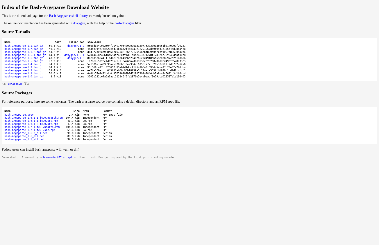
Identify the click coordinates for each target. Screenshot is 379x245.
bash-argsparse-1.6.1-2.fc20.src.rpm (31, 123)
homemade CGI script (57, 157)
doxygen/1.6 (75, 58)
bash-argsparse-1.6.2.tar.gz (25, 52)
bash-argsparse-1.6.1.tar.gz (25, 55)
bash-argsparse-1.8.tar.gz (23, 45)
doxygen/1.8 (75, 45)
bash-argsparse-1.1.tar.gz (23, 73)
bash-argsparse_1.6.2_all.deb (25, 133)
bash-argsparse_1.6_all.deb (24, 136)
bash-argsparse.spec (19, 114)
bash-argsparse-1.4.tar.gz (23, 64)
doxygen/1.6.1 (74, 55)
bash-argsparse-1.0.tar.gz (23, 76)
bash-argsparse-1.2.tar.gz (23, 70)
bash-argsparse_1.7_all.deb (24, 139)
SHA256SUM (15, 83)
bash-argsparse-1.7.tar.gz (23, 48)
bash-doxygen (124, 23)
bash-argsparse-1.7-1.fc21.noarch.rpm (32, 127)
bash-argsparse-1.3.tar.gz (23, 67)
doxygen (79, 23)
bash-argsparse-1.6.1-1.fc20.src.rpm (31, 120)
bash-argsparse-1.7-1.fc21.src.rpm (29, 130)
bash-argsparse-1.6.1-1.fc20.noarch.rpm (33, 117)
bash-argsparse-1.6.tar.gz (23, 58)
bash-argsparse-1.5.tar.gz (23, 61)
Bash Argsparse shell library (68, 16)
